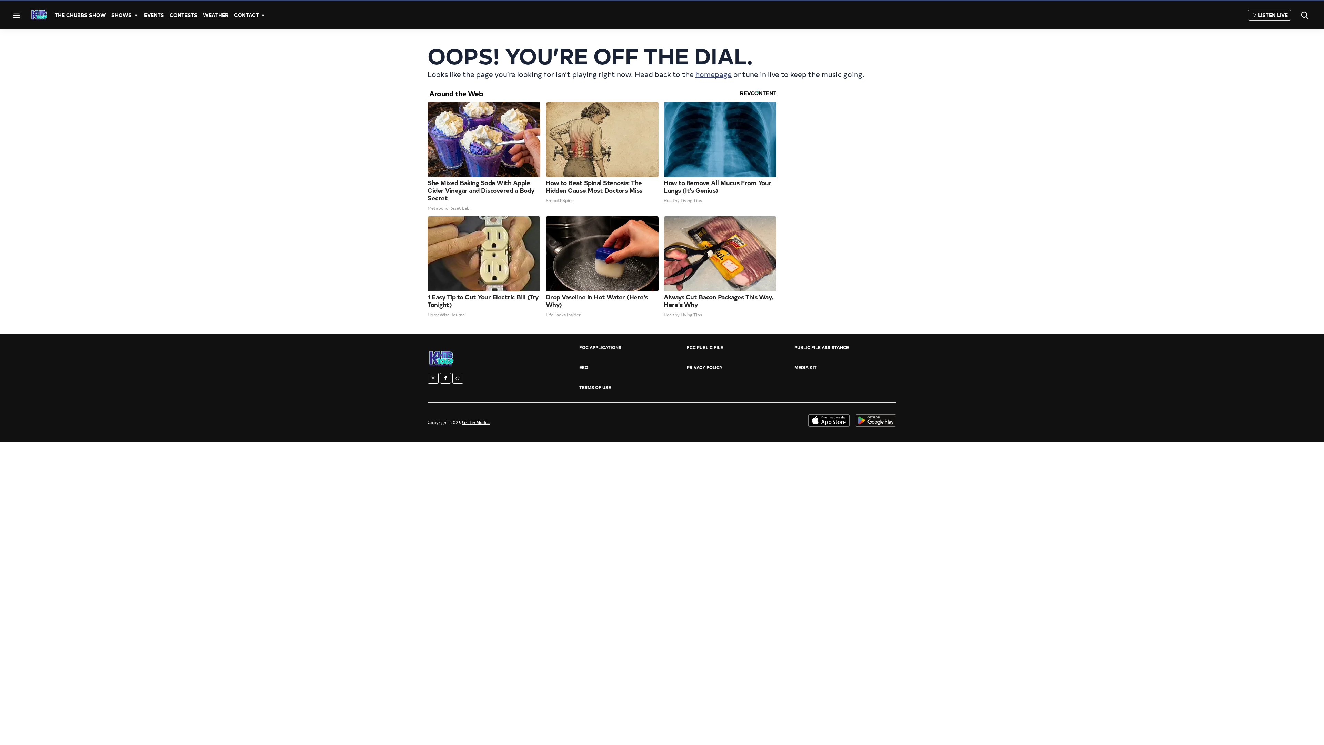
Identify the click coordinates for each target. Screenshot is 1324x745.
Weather (216, 15)
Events (154, 15)
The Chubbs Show (80, 15)
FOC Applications (600, 347)
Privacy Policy (705, 367)
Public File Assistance (821, 347)
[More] (136, 15)
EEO (583, 367)
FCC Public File (705, 347)
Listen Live (1273, 15)
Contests (184, 15)
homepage (713, 74)
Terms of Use (595, 387)
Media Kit (805, 367)
